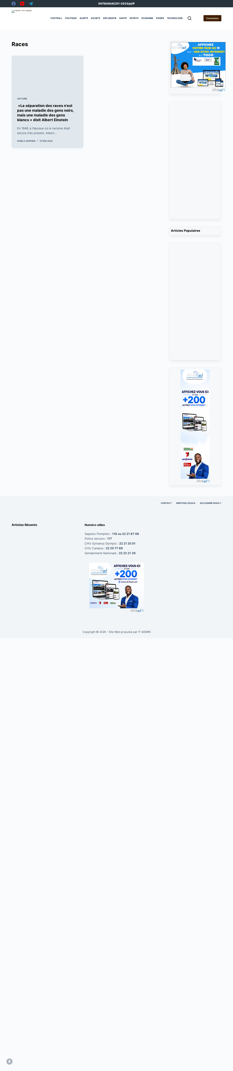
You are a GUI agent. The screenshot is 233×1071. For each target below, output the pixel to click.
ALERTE (84, 18)
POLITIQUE (71, 18)
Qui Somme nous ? (210, 503)
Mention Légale (185, 503)
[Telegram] (31, 4)
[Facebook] (14, 4)
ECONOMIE (147, 18)
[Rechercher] (189, 18)
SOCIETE (95, 18)
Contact (166, 503)
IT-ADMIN (144, 632)
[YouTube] (22, 4)
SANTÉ (123, 18)
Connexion (212, 18)
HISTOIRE (22, 98)
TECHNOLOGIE (175, 18)
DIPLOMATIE (109, 18)
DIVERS (160, 18)
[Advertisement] (195, 162)
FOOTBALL (56, 18)
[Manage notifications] (9, 1061)
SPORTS (134, 18)
